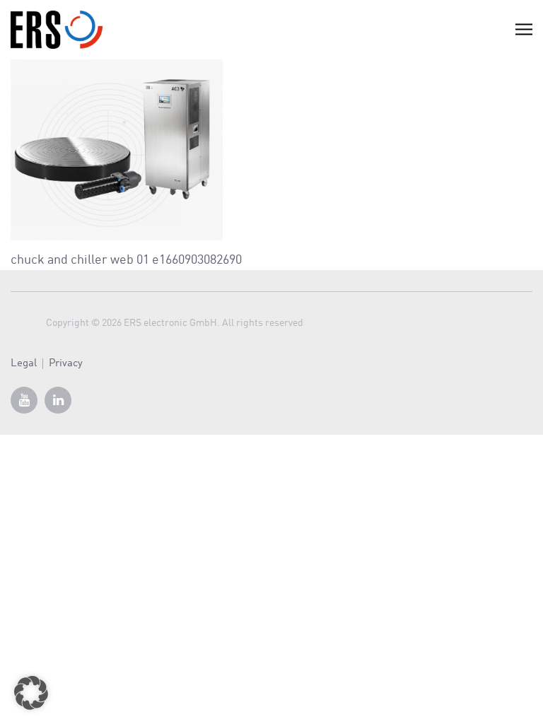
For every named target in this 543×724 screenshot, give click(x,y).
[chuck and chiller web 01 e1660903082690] (117, 149)
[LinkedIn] (58, 400)
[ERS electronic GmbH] (57, 30)
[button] (31, 693)
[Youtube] (24, 400)
